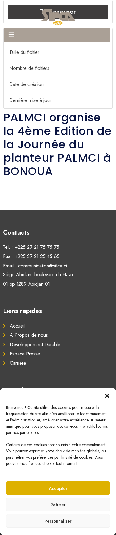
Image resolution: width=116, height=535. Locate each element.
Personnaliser (58, 521)
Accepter (58, 488)
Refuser (58, 504)
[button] (107, 396)
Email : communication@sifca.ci (35, 265)
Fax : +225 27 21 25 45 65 (31, 256)
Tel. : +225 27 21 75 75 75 (31, 247)
